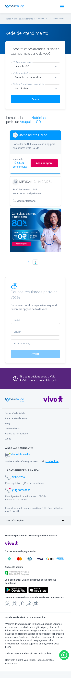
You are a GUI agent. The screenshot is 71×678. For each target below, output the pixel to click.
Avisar (35, 353)
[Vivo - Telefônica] (53, 399)
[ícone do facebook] (21, 603)
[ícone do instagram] (14, 603)
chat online (52, 461)
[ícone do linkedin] (35, 603)
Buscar (35, 99)
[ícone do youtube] (28, 603)
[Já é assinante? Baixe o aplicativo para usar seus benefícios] (16, 590)
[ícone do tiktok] (7, 603)
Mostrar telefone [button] (26, 200)
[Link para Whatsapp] (64, 655)
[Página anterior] (29, 261)
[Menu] (62, 6)
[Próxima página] (42, 261)
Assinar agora (44, 163)
